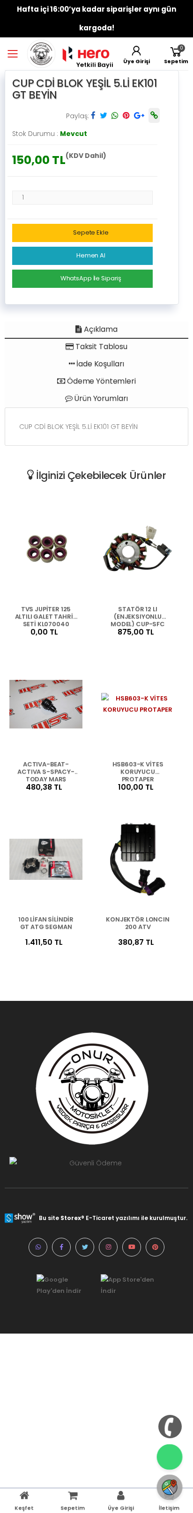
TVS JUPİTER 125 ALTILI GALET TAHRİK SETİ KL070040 (46, 616)
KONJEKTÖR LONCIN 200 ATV (137, 923)
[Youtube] (131, 1247)
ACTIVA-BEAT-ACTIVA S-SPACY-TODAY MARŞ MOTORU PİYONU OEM (45, 771)
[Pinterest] (155, 1247)
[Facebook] (61, 1247)
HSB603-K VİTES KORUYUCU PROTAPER (137, 771)
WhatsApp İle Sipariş (90, 278)
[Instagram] (108, 1247)
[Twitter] (84, 1247)
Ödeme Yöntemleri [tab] (100, 381)
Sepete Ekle (91, 232)
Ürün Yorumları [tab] (100, 398)
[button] (176, 53)
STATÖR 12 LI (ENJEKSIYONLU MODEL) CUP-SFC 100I (138, 616)
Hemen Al (90, 255)
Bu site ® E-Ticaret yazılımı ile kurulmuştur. (113, 1218)
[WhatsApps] (38, 1247)
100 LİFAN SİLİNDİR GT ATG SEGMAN (46, 923)
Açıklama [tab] (100, 329)
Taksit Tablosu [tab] (100, 346)
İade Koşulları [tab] (100, 363)
